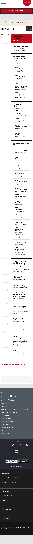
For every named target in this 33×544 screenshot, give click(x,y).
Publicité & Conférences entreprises (12, 496)
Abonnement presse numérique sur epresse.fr (14, 409)
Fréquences (5, 491)
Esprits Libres (19, 249)
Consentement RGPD (22, 527)
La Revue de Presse (21, 242)
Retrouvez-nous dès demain (14, 365)
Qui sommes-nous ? (7, 505)
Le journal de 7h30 (21, 189)
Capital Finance (5, 424)
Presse (4, 500)
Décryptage (19, 209)
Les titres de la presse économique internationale (21, 86)
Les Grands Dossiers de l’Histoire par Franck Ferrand (20, 263)
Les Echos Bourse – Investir (9, 412)
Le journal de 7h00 (21, 151)
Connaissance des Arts (7, 427)
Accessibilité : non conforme (9, 528)
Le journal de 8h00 (21, 216)
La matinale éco (19, 56)
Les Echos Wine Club (7, 406)
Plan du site (5, 514)
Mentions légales (6, 473)
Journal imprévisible (21, 202)
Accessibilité (5, 518)
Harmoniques (18, 285)
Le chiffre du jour (20, 120)
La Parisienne (5, 415)
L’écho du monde (20, 196)
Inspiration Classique (21, 319)
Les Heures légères (20, 307)
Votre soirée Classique (21, 351)
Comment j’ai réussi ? (21, 126)
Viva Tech (4, 430)
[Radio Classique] (27, 5)
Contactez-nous (6, 509)
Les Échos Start (5, 433)
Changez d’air (18, 277)
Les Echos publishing (7, 421)
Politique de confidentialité (9, 482)
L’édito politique (20, 222)
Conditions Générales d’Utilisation (11, 477)
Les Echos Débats (6, 418)
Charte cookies (6, 486)
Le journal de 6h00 (21, 62)
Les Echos (4, 403)
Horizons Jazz (18, 327)
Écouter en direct (19, 11)
